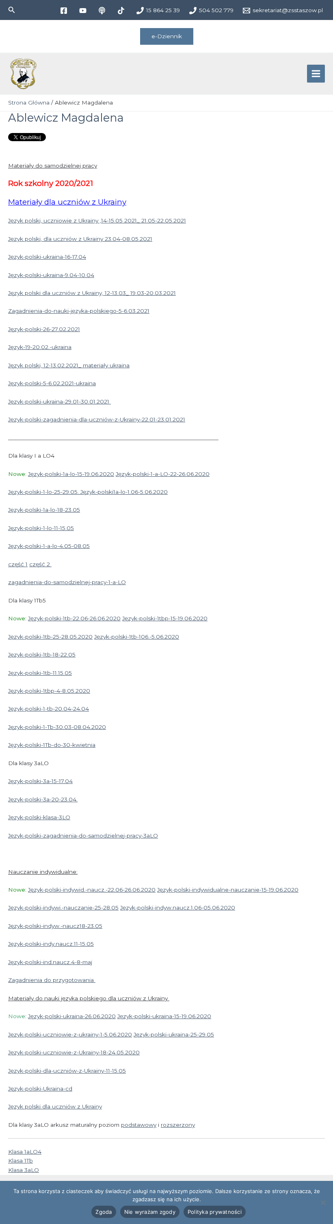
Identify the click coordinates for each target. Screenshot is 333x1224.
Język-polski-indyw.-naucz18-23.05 (55, 926)
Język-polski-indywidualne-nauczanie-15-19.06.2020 (227, 889)
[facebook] (65, 10)
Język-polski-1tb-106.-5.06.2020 (136, 636)
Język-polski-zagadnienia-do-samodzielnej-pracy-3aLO (83, 835)
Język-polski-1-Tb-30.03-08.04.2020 (57, 727)
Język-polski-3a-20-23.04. (43, 799)
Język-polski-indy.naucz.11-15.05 (51, 943)
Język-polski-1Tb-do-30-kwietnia (51, 745)
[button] (11, 10)
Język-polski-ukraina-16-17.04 (47, 256)
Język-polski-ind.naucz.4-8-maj (50, 962)
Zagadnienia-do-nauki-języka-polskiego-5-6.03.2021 (78, 311)
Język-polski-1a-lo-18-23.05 (44, 509)
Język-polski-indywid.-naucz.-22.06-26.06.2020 (92, 889)
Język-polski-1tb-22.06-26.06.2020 (74, 618)
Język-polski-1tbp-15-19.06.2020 (165, 618)
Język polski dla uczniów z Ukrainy (55, 1106)
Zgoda (103, 1212)
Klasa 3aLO (23, 1170)
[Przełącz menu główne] (316, 74)
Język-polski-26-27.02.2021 (44, 329)
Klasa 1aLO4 (24, 1151)
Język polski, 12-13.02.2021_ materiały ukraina (69, 365)
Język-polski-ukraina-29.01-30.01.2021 (59, 401)
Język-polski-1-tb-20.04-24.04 (48, 708)
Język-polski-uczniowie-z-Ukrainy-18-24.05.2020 (74, 1052)
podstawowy (138, 1124)
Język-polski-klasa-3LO (39, 817)
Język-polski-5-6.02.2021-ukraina (52, 383)
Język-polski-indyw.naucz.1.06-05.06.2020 (177, 907)
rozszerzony (178, 1124)
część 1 (18, 564)
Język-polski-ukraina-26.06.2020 (72, 1016)
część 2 (40, 564)
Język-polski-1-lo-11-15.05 (41, 528)
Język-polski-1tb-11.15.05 (40, 673)
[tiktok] (122, 10)
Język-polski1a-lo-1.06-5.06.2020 (124, 492)
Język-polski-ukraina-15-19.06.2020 (164, 1016)
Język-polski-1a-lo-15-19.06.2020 (71, 474)
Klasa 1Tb (20, 1160)
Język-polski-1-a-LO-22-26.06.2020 (163, 474)
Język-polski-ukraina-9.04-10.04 (51, 275)
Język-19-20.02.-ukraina (39, 347)
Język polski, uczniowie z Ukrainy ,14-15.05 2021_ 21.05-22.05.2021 (97, 220)
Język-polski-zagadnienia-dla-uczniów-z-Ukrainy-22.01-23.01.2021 (96, 419)
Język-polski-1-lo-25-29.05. (44, 492)
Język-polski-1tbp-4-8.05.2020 (49, 690)
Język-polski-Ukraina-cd (40, 1088)
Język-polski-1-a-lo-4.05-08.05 (49, 546)
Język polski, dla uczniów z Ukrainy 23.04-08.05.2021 (80, 239)
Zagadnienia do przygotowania (51, 980)
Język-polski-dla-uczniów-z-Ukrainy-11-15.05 (67, 1070)
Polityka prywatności (215, 1212)
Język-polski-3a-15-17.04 (40, 781)
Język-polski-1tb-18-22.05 (42, 654)
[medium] (103, 10)
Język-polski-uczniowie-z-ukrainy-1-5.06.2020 (70, 1034)
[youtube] (84, 10)
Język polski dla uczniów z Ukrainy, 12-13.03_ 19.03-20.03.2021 (92, 293)
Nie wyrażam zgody (149, 1212)
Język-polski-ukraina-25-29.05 (174, 1034)
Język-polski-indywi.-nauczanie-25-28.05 (63, 907)
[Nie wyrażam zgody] (323, 1202)
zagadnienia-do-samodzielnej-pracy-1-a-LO (67, 582)
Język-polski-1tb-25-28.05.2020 (50, 636)
